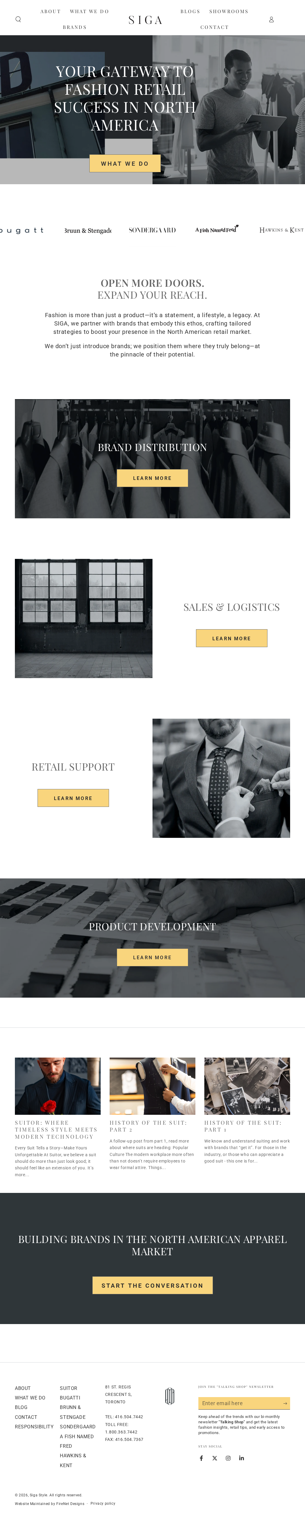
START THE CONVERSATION (153, 1285)
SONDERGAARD (78, 1427)
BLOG (21, 1407)
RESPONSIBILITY (34, 1427)
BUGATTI (70, 1398)
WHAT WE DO (125, 163)
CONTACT (26, 1417)
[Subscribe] (286, 1403)
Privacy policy (103, 1503)
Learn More (152, 478)
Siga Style (38, 1495)
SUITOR (68, 1388)
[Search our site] (18, 19)
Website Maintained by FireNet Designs (49, 1504)
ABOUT (23, 1388)
